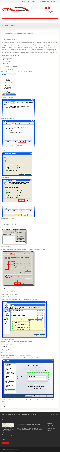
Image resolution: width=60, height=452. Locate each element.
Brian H (16, 449)
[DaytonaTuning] (15, 9)
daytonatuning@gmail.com (8, 435)
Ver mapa (5, 443)
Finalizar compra (51, 428)
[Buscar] (46, 8)
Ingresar (49, 430)
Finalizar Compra (45, 1)
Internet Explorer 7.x (8, 58)
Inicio (3, 25)
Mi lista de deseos (34, 1)
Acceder (54, 1)
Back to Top (4, 221)
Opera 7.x (5, 63)
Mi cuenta (24, 1)
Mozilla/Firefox (6, 61)
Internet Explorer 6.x (8, 59)
